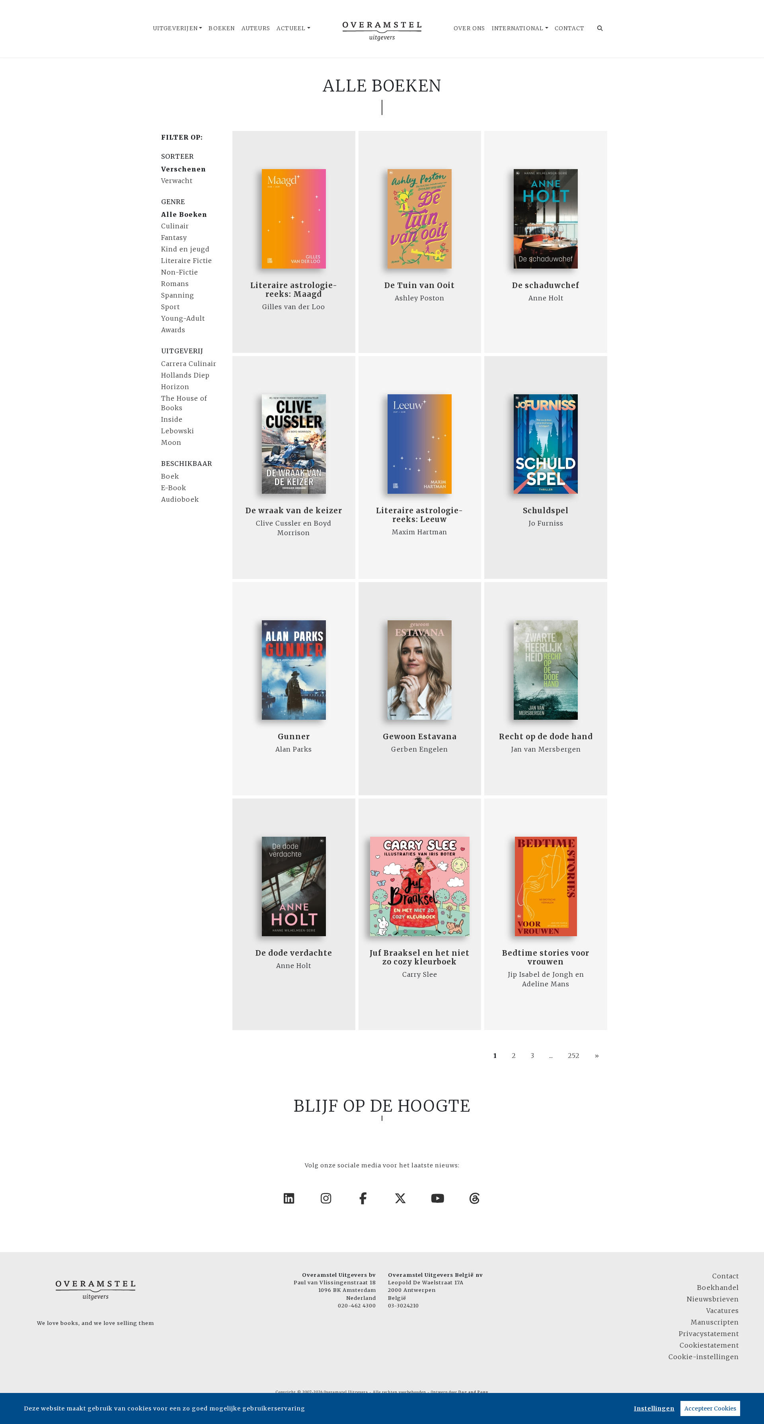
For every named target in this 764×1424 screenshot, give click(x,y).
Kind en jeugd (185, 249)
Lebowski (177, 431)
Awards (173, 330)
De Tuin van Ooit (419, 285)
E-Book (173, 488)
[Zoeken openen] (600, 28)
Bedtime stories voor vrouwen (545, 957)
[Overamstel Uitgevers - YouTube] (438, 1198)
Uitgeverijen (175, 28)
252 (574, 1056)
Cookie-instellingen (703, 1357)
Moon (171, 442)
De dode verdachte (293, 953)
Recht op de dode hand (546, 736)
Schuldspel (546, 510)
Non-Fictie (179, 272)
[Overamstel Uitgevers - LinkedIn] (289, 1198)
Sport (170, 307)
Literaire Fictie (186, 261)
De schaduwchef (545, 285)
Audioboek (180, 499)
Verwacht (177, 181)
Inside (172, 419)
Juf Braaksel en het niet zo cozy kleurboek (420, 957)
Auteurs (256, 28)
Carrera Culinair (188, 364)
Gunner (294, 736)
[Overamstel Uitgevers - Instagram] (326, 1198)
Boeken (222, 28)
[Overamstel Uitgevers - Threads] (475, 1198)
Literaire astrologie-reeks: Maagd (293, 290)
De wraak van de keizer (294, 510)
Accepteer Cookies (710, 1408)
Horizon (175, 387)
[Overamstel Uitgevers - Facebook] (364, 1198)
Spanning (177, 295)
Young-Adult (183, 318)
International (518, 28)
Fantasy (174, 238)
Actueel (291, 28)
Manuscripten (715, 1322)
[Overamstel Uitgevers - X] (401, 1198)
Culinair (175, 226)
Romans (175, 284)
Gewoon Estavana (420, 736)
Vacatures (722, 1311)
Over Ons (469, 28)
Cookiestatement (709, 1345)
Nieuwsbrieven (713, 1299)
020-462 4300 (357, 1305)
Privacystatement (709, 1334)
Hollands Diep (185, 375)
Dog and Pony (473, 1392)
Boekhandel (718, 1288)
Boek (170, 476)
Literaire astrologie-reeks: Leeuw (419, 515)
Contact (569, 28)
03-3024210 (403, 1305)
